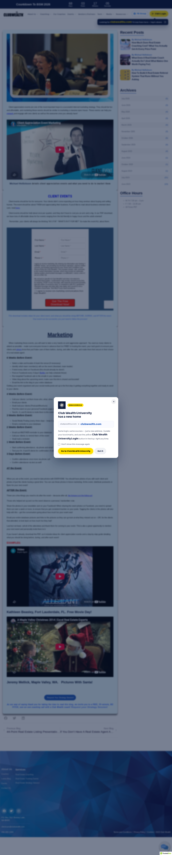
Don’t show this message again (75, 444)
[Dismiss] (113, 401)
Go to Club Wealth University (75, 451)
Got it (100, 451)
